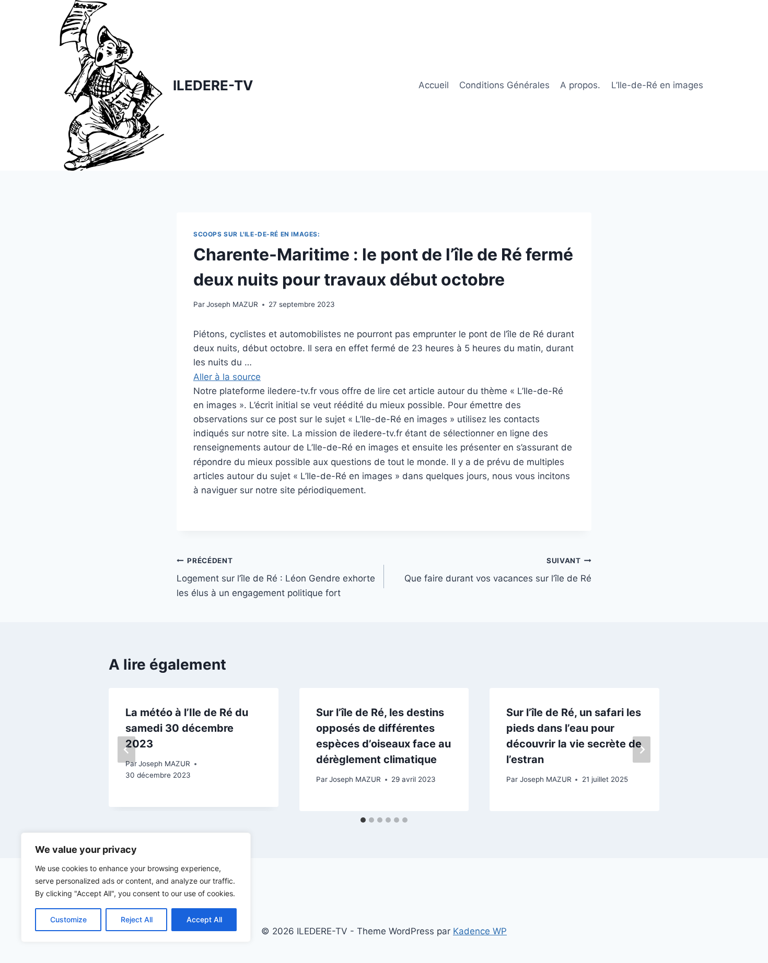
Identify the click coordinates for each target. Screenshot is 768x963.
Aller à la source (227, 377)
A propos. (580, 85)
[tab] (363, 820)
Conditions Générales (504, 85)
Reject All (137, 919)
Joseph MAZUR (232, 304)
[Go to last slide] (126, 749)
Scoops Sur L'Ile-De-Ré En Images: (256, 234)
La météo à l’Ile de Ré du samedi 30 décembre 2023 (186, 728)
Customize (68, 919)
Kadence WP (480, 931)
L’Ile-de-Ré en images (657, 85)
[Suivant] (641, 749)
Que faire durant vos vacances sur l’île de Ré (497, 570)
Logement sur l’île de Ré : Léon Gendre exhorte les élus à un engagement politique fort (276, 577)
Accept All (204, 919)
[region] (136, 887)
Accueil (433, 85)
